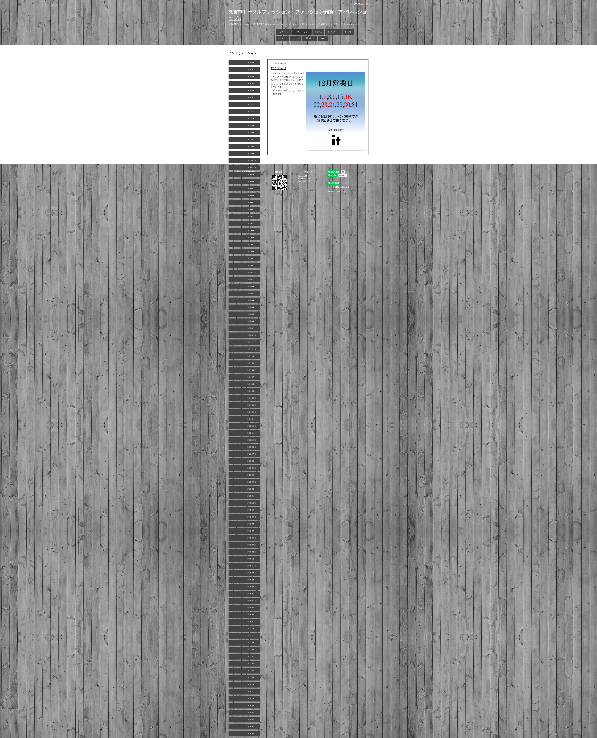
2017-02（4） (253, 678)
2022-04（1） (253, 314)
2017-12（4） (253, 629)
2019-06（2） (253, 538)
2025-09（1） (253, 125)
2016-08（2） (253, 706)
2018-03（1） (253, 615)
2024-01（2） (253, 209)
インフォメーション (301, 32)
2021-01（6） (253, 419)
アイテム (318, 32)
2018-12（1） (253, 559)
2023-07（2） (253, 244)
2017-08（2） (253, 650)
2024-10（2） (253, 174)
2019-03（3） (253, 545)
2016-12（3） (253, 685)
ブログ (323, 38)
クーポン (348, 32)
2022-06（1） (253, 300)
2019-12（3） (253, 503)
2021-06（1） (253, 384)
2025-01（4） (253, 160)
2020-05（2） (253, 468)
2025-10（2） (253, 118)
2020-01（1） (253, 496)
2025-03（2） (253, 153)
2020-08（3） (253, 447)
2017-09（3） (253, 643)
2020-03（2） (253, 482)
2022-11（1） (253, 279)
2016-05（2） (253, 727)
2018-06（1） (253, 594)
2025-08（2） (253, 132)
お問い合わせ (310, 38)
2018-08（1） (253, 580)
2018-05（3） (253, 601)
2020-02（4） (253, 489)
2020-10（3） (253, 440)
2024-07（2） (253, 188)
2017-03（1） (253, 671)
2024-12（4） (253, 167)
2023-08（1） (253, 237)
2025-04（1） (253, 146)
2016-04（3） (253, 734)
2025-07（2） (253, 139)
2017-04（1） (253, 664)
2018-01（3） (253, 622)
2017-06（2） (253, 657)
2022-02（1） (253, 328)
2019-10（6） (253, 510)
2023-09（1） (253, 230)
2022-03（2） (253, 321)
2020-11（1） (253, 433)
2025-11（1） (253, 111)
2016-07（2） (253, 713)
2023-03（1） (253, 251)
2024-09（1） (253, 181)
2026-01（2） (253, 97)
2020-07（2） (253, 454)
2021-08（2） (253, 370)
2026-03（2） (253, 90)
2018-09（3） (253, 573)
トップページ (283, 32)
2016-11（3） (253, 692)
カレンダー (282, 38)
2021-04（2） (253, 398)
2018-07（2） (253, 587)
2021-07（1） (253, 377)
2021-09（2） (253, 363)
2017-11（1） (253, 636)
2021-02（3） (253, 412)
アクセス (295, 38)
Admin (345, 191)
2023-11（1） (253, 223)
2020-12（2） (253, 426)
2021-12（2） (253, 342)
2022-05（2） (253, 307)
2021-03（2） (253, 405)
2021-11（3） (253, 349)
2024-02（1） (253, 202)
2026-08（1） (253, 62)
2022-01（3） (253, 335)
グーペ (339, 191)
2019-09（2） (253, 517)
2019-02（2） (253, 552)
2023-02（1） (253, 258)
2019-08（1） (253, 524)
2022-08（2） (253, 286)
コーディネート (333, 32)
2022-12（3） (253, 272)
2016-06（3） (253, 720)
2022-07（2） (253, 293)
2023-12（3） (253, 216)
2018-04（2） (253, 608)
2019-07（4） (253, 531)
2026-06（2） (253, 76)
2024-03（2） (253, 195)
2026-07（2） (253, 69)
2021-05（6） (253, 391)
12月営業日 (278, 68)
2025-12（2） (253, 104)
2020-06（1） (253, 461)
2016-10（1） (253, 699)
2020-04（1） (253, 475)
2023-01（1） (253, 265)
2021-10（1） (253, 356)
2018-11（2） (253, 566)
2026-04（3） (253, 83)
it (333, 187)
